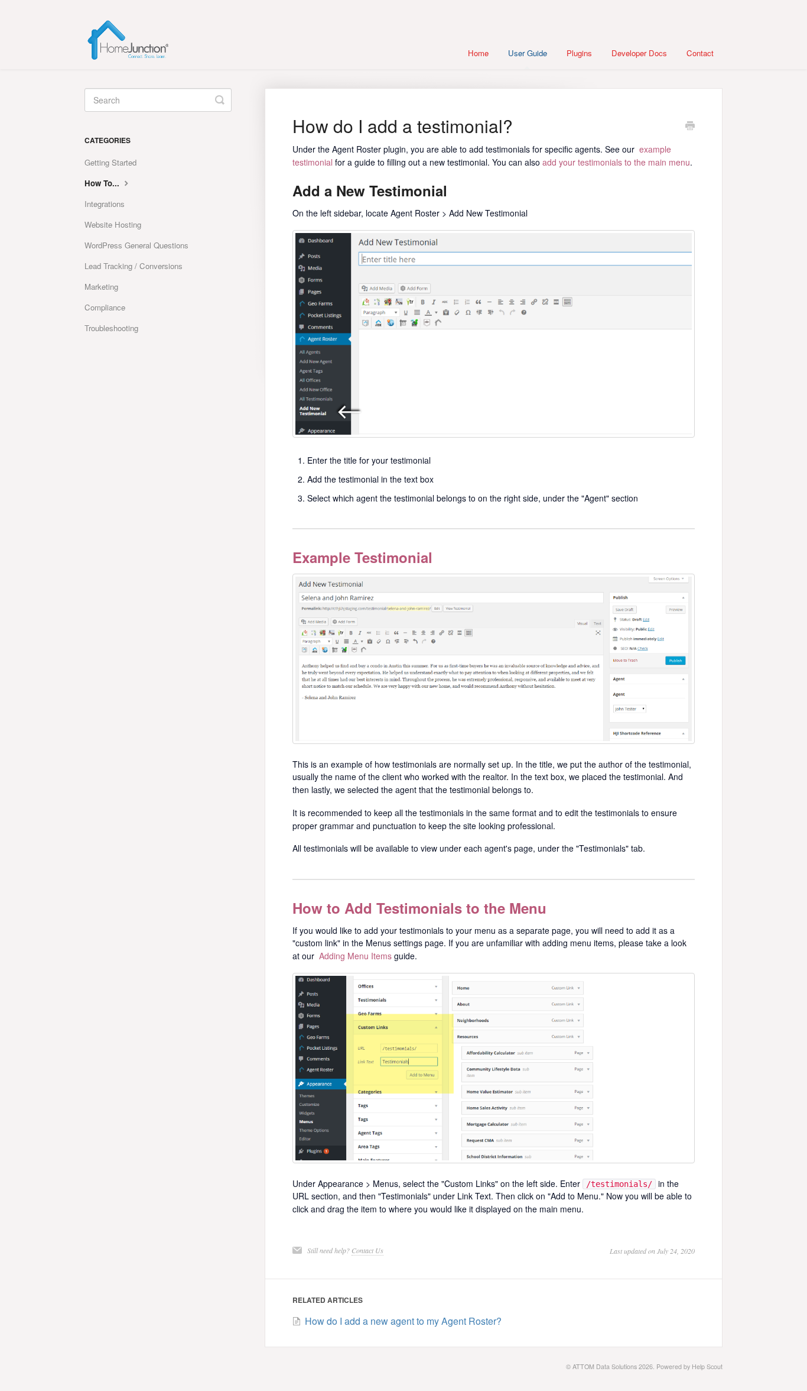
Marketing (101, 286)
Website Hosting (112, 224)
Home (478, 53)
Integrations (104, 203)
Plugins (579, 53)
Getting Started (110, 162)
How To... (103, 183)
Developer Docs (639, 53)
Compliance (104, 307)
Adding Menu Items (355, 956)
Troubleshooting (111, 328)
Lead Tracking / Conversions (133, 265)
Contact (700, 53)
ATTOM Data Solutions (604, 1366)
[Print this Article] (690, 126)
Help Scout (707, 1366)
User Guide (527, 53)
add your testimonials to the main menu (616, 162)
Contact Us (367, 1250)
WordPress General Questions (136, 245)
